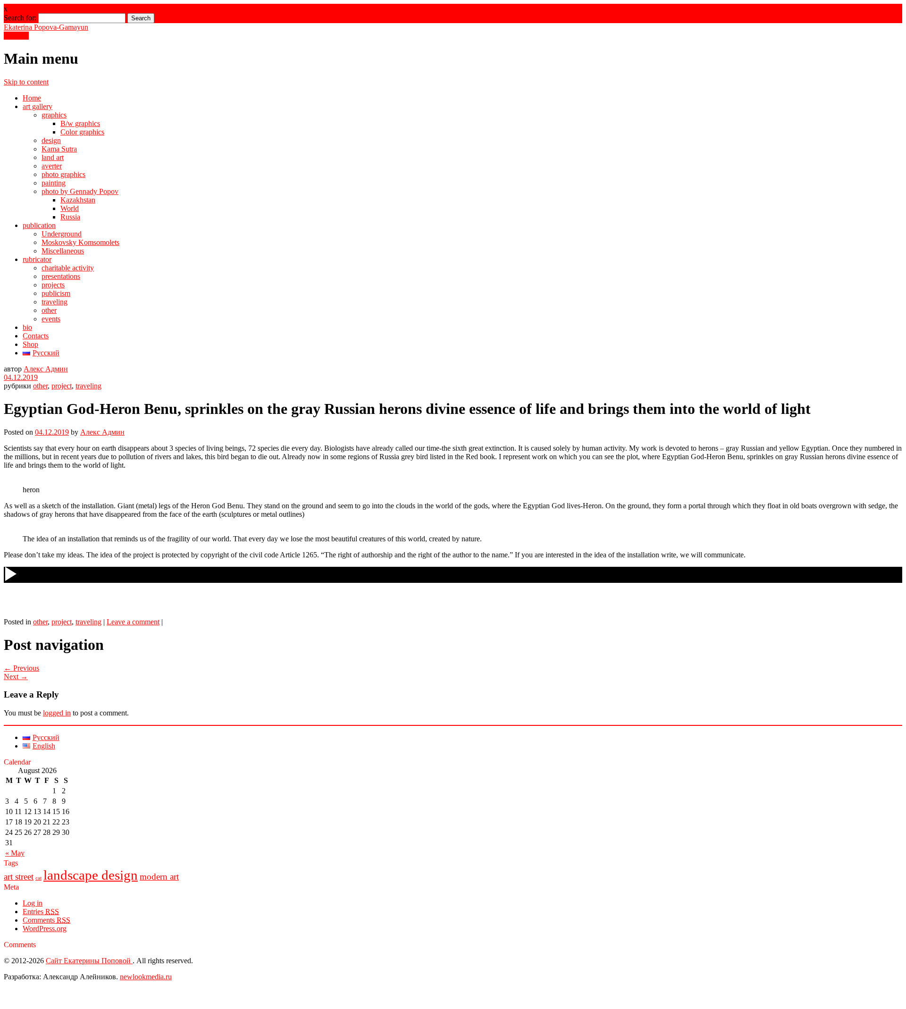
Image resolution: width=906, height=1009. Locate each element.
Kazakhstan (77, 200)
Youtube (16, 36)
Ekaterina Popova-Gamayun (46, 27)
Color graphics (82, 132)
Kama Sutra (59, 149)
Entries (41, 912)
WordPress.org (45, 929)
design (51, 140)
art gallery (37, 106)
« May (15, 853)
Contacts (36, 336)
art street (19, 877)
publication (39, 225)
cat (38, 878)
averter (52, 166)
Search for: (20, 18)
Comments (46, 920)
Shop (30, 344)
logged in (57, 713)
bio (27, 327)
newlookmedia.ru (146, 977)
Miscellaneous (63, 251)
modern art (159, 877)
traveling (54, 302)
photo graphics (63, 174)
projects (53, 285)
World (69, 208)
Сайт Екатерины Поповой (89, 961)
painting (54, 183)
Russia (70, 217)
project (61, 386)
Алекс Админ (46, 369)
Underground (62, 234)
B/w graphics (80, 123)
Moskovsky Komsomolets (80, 242)
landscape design (90, 875)
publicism (56, 293)
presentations (61, 276)
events (51, 319)
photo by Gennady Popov (80, 191)
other (49, 310)
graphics (54, 115)
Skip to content (26, 82)
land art (53, 157)
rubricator (37, 259)
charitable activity (68, 268)
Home (32, 98)
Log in (32, 903)
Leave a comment (133, 622)
